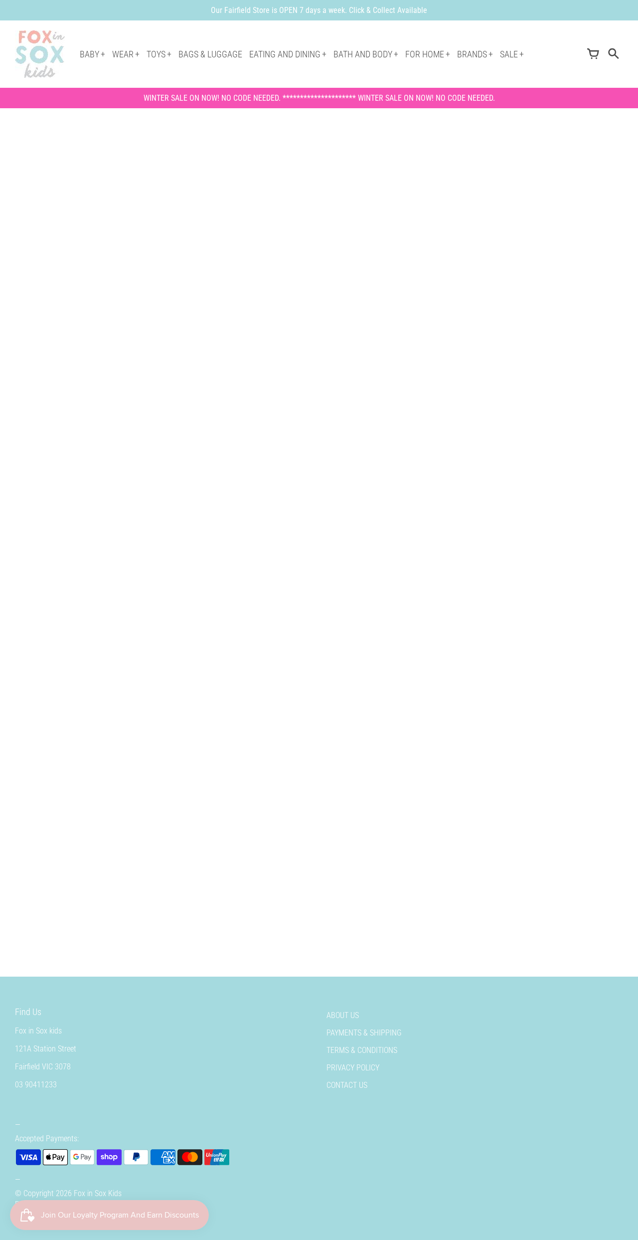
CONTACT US (346, 1085)
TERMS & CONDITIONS (361, 1050)
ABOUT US (342, 1015)
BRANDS (472, 54)
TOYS (156, 54)
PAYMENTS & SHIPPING (364, 1032)
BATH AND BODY (362, 54)
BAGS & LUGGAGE (210, 54)
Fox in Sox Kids (98, 1193)
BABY (89, 54)
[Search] (613, 54)
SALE (509, 54)
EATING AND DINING (284, 54)
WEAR (123, 54)
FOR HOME (424, 54)
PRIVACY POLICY (352, 1067)
